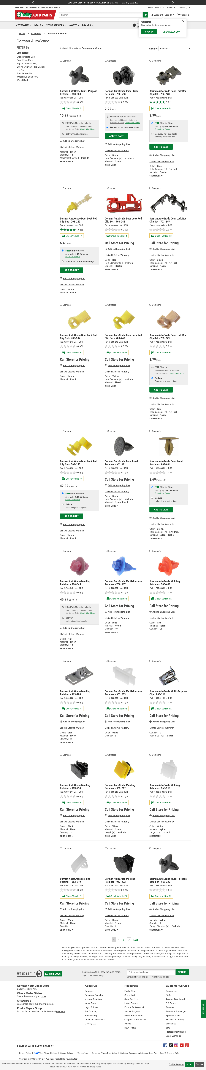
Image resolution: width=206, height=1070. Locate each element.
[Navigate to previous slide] (33, 2)
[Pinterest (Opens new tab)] (187, 1044)
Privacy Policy (94, 1066)
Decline (199, 1064)
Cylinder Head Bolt (26, 56)
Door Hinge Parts (25, 60)
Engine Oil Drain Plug (27, 63)
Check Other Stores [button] (87, 129)
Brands (86, 25)
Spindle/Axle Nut (24, 73)
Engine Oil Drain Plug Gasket (30, 66)
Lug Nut (20, 70)
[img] (183, 21)
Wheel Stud (22, 79)
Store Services (54, 25)
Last (135, 940)
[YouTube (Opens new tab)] (182, 1044)
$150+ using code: (103, 2)
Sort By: (153, 48)
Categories (22, 25)
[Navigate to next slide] (173, 2)
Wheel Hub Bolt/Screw (27, 76)
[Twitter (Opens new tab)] (171, 1044)
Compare (67, 60)
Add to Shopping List (74, 140)
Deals (37, 25)
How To (72, 25)
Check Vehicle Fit (74, 108)
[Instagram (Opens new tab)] (176, 1044)
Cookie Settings (176, 1064)
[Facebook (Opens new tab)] (165, 1044)
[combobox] (101, 14)
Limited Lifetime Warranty (72, 146)
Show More (65, 161)
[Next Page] (129, 939)
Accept (189, 1064)
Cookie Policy (77, 1066)
